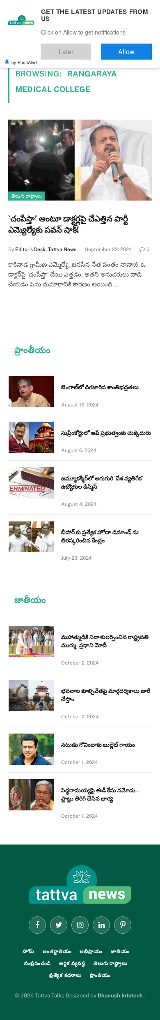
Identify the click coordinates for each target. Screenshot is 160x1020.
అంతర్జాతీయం (57, 951)
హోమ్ (29, 951)
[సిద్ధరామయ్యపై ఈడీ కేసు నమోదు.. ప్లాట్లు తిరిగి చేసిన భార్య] (31, 794)
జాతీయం (120, 951)
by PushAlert (24, 56)
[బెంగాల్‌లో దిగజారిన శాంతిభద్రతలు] (31, 391)
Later (90, 48)
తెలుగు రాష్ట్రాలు (26, 196)
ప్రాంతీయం (100, 975)
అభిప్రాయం (91, 951)
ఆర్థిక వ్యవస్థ (72, 963)
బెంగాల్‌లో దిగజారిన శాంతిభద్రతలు (100, 387)
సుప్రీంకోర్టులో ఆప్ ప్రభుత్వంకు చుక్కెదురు (106, 432)
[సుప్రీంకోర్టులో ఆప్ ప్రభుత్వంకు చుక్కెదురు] (31, 437)
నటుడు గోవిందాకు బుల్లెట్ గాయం (98, 744)
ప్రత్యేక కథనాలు (65, 975)
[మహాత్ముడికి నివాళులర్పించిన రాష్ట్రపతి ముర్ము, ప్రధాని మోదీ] (31, 641)
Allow (135, 48)
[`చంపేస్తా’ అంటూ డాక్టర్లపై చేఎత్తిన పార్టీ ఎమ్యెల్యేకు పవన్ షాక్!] (80, 160)
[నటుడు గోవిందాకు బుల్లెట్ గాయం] (31, 749)
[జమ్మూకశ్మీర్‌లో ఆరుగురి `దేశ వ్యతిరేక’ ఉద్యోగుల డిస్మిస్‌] (31, 482)
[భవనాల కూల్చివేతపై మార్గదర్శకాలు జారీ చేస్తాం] (31, 695)
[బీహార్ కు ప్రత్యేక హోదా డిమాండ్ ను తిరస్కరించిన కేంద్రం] (31, 536)
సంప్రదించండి (37, 963)
